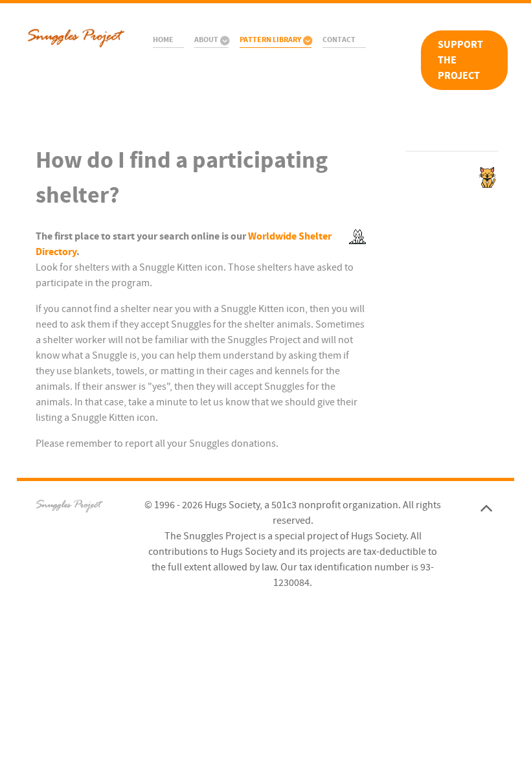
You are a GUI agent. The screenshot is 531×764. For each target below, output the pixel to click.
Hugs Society (232, 505)
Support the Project (460, 60)
